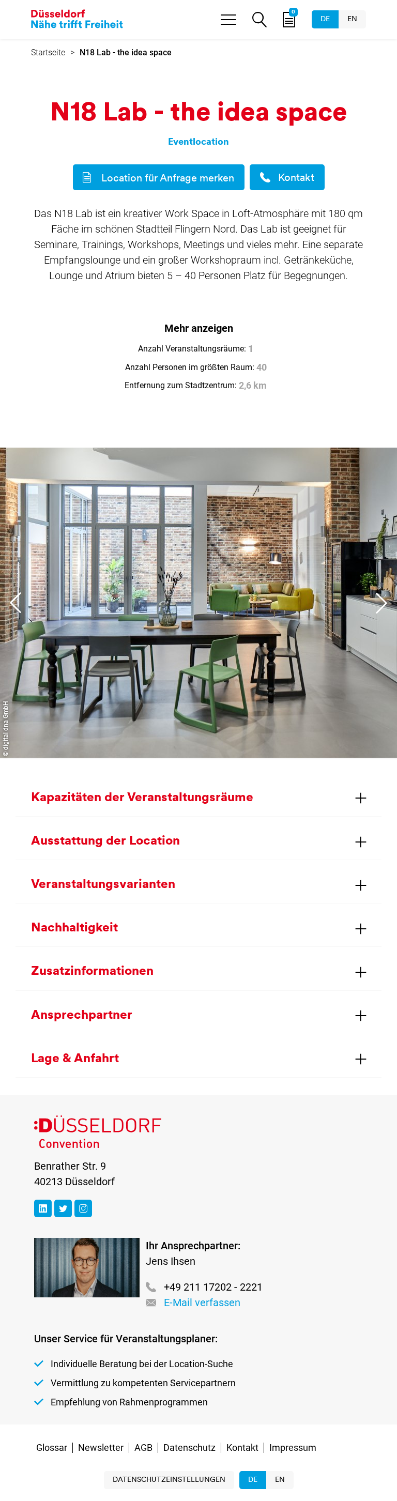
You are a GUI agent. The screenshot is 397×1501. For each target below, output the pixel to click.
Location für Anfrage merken (167, 179)
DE (325, 19)
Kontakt (296, 178)
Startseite (48, 52)
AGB (143, 1447)
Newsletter (101, 1447)
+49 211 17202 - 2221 (213, 1287)
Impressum (292, 1447)
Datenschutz (189, 1447)
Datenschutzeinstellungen (169, 1480)
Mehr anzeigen (198, 328)
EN (352, 19)
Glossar (51, 1447)
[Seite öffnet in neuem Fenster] (43, 1208)
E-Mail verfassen (202, 1302)
